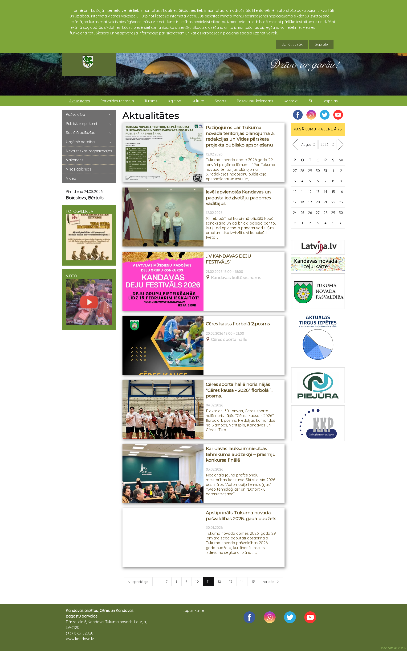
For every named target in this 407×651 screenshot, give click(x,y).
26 (310, 212)
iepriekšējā (140, 582)
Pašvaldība (75, 114)
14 (242, 581)
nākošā (269, 582)
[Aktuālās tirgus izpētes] (318, 338)
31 (325, 170)
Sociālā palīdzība (80, 132)
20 (318, 202)
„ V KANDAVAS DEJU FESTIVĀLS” (228, 259)
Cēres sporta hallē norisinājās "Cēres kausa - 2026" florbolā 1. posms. (239, 390)
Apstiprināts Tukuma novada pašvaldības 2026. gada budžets (241, 515)
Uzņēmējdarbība (80, 141)
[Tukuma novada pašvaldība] (318, 291)
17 (295, 202)
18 (302, 202)
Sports (220, 101)
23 (341, 202)
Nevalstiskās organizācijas (89, 151)
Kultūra (198, 101)
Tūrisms (150, 101)
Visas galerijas (78, 169)
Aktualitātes (79, 101)
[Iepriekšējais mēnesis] (295, 144)
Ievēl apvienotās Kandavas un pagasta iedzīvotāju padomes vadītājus (238, 197)
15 (253, 581)
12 (219, 581)
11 (302, 191)
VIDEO (71, 276)
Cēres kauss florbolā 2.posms (238, 323)
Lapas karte (193, 610)
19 (310, 202)
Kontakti (291, 101)
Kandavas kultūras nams (236, 278)
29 (310, 170)
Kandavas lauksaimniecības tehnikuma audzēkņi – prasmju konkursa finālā (241, 454)
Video (71, 178)
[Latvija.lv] (318, 247)
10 (197, 581)
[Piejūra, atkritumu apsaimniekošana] (318, 385)
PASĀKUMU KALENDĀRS (318, 129)
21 (325, 202)
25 (302, 212)
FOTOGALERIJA (79, 211)
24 (295, 212)
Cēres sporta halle (229, 340)
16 (341, 191)
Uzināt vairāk (292, 44)
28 (302, 170)
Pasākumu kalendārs (255, 101)
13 (230, 581)
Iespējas (330, 101)
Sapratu (321, 44)
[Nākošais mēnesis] (341, 144)
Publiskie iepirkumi (81, 123)
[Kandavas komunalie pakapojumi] (318, 423)
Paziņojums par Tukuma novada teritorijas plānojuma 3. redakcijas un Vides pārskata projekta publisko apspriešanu (240, 136)
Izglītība (174, 101)
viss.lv (402, 648)
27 (295, 170)
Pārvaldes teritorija (117, 101)
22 (333, 202)
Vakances (74, 160)
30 (318, 170)
